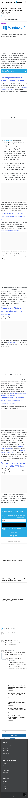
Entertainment (6, 768)
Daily (16, 511)
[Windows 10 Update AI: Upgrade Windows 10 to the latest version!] (14, 569)
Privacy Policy (12, 738)
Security (4, 775)
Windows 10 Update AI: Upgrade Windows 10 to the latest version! (13, 579)
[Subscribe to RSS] (11, 535)
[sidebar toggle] (2, 2)
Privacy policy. (20, 517)
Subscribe (14, 735)
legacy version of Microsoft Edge (10, 230)
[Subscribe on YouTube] (16, 535)
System (13, 507)
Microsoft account (13, 342)
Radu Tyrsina (6, 16)
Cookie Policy (6, 788)
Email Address (5, 729)
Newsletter (5, 750)
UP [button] (24, 795)
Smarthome (5, 772)
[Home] (14, 2)
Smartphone (6, 770)
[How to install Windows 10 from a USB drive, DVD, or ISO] (14, 590)
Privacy (4, 786)
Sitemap (5, 783)
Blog (17, 505)
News (4, 765)
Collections (18, 301)
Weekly (22, 511)
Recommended (6, 507)
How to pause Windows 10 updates (12, 560)
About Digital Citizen (8, 745)
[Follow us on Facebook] (13, 535)
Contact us (5, 748)
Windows (18, 507)
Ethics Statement (7, 757)
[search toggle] (25, 2)
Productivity (11, 505)
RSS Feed (5, 781)
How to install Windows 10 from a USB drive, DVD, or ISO (13, 600)
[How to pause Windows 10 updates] (14, 551)
